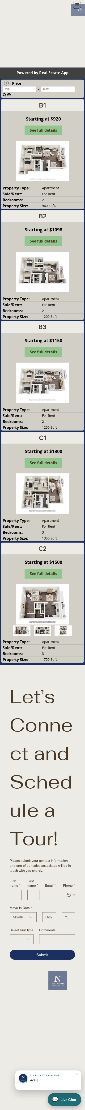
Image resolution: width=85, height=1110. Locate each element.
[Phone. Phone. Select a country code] (71, 895)
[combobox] (23, 917)
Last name (32, 883)
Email (50, 885)
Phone (69, 885)
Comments (47, 930)
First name (15, 883)
